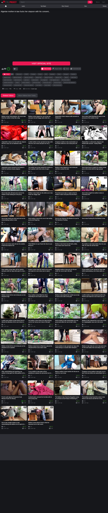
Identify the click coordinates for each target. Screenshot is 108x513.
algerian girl (38, 77)
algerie (66, 77)
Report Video (58, 68)
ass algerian (44, 80)
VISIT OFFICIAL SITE (41, 63)
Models (105, 6)
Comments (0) (76, 68)
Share (67, 68)
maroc (17, 82)
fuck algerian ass (54, 80)
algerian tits (58, 77)
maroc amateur (25, 82)
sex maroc (38, 85)
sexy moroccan (57, 85)
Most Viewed (65, 6)
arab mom (73, 77)
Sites (85, 6)
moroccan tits (17, 85)
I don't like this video (5, 69)
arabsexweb (35, 80)
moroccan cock (47, 82)
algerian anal (7, 77)
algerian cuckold (28, 77)
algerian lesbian (48, 77)
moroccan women (29, 85)
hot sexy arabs (65, 80)
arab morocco (17, 80)
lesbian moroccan (8, 82)
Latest (23, 6)
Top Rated (43, 6)
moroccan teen (7, 85)
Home (5, 6)
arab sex (26, 80)
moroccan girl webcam (69, 82)
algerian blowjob (17, 77)
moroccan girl (57, 82)
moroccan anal (36, 82)
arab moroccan (7, 80)
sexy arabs (47, 85)
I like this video (3, 69)
